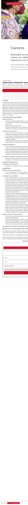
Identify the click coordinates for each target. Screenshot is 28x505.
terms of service (16, 269)
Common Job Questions (14, 503)
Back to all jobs (7, 80)
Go (8, 503)
